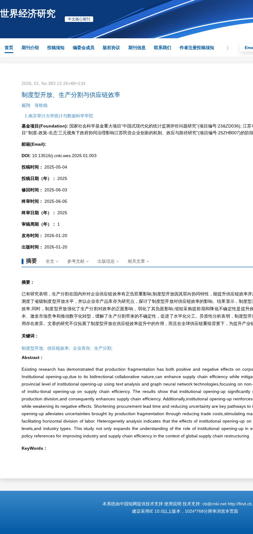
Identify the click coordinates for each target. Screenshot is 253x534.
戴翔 (26, 105)
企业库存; (82, 348)
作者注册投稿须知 (197, 47)
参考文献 (76, 261)
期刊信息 (137, 47)
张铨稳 (41, 105)
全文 (50, 261)
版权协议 (111, 47)
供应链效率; (58, 348)
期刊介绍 (30, 47)
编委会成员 (83, 47)
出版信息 (106, 261)
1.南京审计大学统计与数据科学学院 (59, 115)
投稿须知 (55, 47)
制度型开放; (33, 348)
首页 (9, 47)
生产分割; (103, 348)
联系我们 (162, 47)
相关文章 (136, 261)
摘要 (31, 261)
